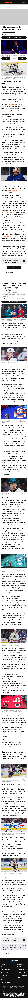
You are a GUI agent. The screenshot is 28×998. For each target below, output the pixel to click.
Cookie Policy (5, 975)
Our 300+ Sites (21, 967)
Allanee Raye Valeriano (9, 299)
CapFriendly (7, 236)
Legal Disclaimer (22, 975)
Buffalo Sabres (9, 272)
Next (22, 58)
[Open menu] (2, 2)
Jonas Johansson (13, 191)
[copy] (11, 35)
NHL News (8, 953)
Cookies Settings (6, 983)
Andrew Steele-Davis (9, 32)
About (3, 964)
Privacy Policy (5, 972)
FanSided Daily (5, 969)
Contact (3, 967)
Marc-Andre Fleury (6, 212)
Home (2, 272)
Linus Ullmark (12, 104)
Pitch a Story (20, 969)
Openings (20, 964)
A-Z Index (20, 978)
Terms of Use (21, 972)
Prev (6, 58)
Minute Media (8, 986)
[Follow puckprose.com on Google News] (24, 261)
